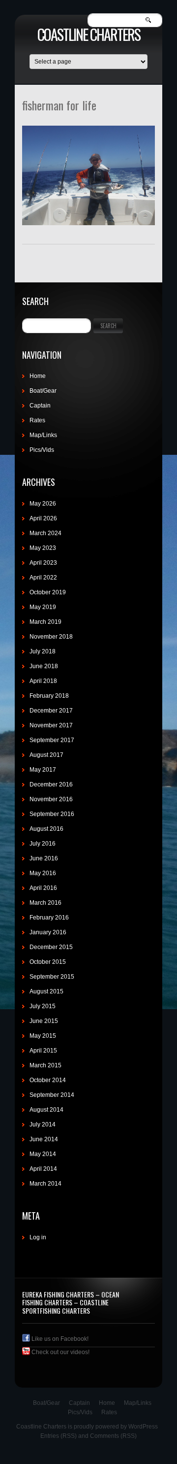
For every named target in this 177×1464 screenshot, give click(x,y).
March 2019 (45, 621)
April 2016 (43, 888)
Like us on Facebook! (59, 1338)
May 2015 (43, 1035)
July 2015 (43, 1006)
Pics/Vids (42, 449)
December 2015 (51, 947)
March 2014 (45, 1183)
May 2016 (43, 873)
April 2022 (43, 577)
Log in (38, 1237)
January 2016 (48, 932)
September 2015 (52, 976)
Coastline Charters (88, 34)
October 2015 (48, 961)
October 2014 (48, 1080)
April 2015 (43, 1050)
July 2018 (43, 651)
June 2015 (44, 1021)
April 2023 (43, 562)
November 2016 (51, 799)
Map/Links (43, 435)
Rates (37, 420)
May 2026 (43, 503)
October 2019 (48, 592)
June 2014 (44, 1139)
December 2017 (51, 710)
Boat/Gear (43, 390)
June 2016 (44, 858)
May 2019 (43, 607)
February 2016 (49, 917)
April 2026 (43, 518)
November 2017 (51, 725)
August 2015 (46, 991)
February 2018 (49, 695)
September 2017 (52, 740)
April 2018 (43, 681)
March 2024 (45, 533)
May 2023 (43, 548)
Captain (40, 405)
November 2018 (51, 636)
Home (38, 376)
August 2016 (46, 828)
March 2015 (45, 1065)
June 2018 (44, 666)
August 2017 (46, 754)
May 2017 (43, 769)
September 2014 (52, 1094)
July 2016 (43, 843)
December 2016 (51, 784)
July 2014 (43, 1124)
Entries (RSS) (58, 1435)
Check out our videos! (59, 1352)
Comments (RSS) (113, 1435)
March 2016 (45, 902)
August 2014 (46, 1109)
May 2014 (43, 1154)
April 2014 (43, 1168)
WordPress (143, 1426)
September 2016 (52, 814)
